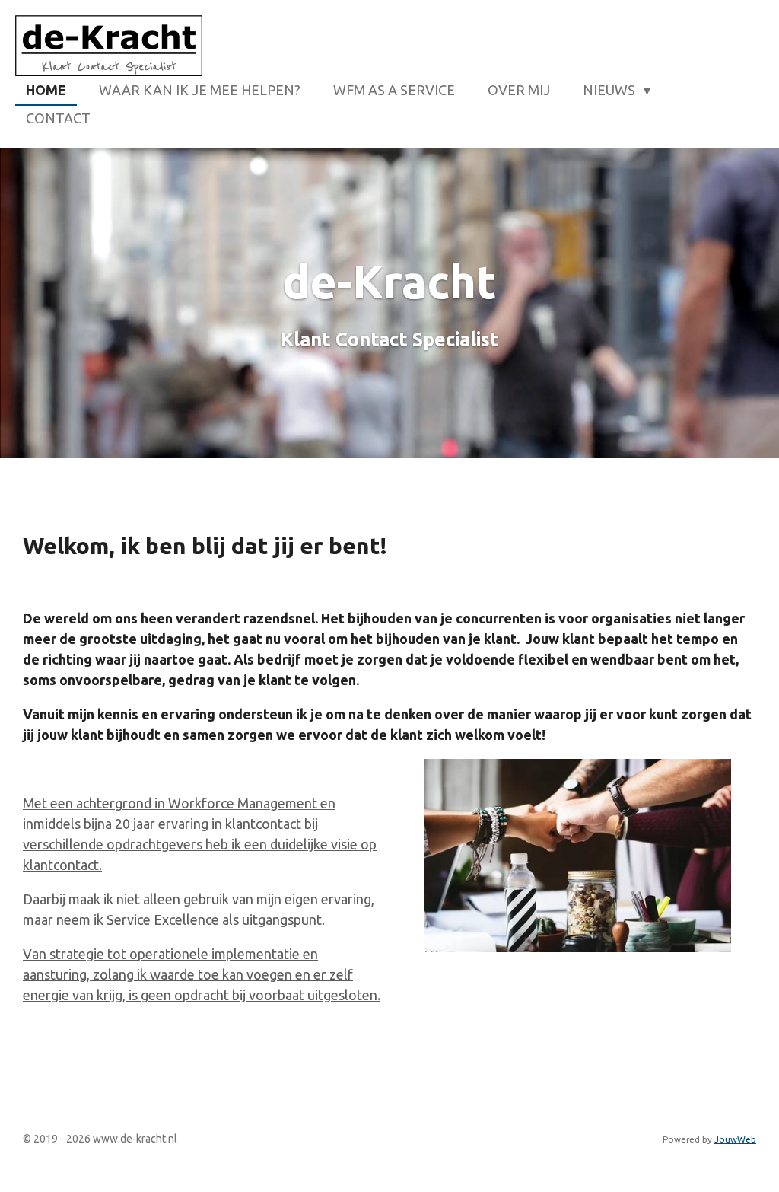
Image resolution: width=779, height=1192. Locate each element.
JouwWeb (735, 1139)
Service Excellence (163, 919)
